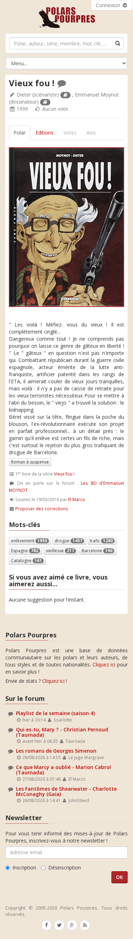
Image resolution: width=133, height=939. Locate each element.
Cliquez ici (104, 664)
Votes (70, 132)
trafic (101, 541)
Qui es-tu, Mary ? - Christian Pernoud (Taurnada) (62, 732)
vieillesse (60, 551)
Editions (44, 132)
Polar (19, 132)
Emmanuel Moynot (97, 94)
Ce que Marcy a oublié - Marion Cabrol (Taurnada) (63, 770)
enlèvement (29, 541)
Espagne (24, 551)
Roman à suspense (30, 462)
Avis (91, 132)
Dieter (24, 94)
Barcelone (97, 551)
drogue (68, 541)
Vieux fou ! (64, 474)
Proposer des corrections (41, 508)
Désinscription (64, 867)
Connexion (109, 5)
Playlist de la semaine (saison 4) (55, 713)
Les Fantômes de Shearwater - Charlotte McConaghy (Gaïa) (66, 791)
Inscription (24, 867)
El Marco (76, 499)
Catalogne (26, 561)
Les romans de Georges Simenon (56, 750)
